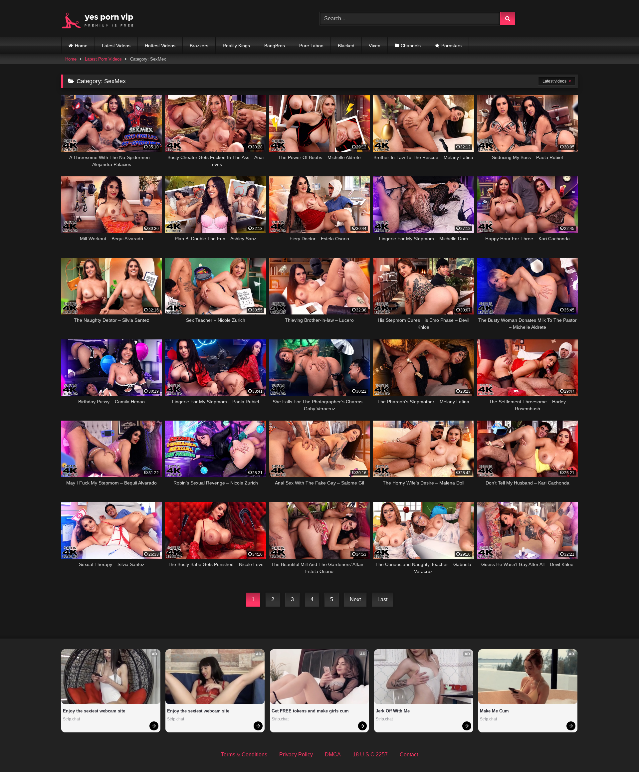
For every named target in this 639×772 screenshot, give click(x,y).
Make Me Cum (494, 710)
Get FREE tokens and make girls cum (310, 710)
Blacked (346, 45)
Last (382, 599)
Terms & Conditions (244, 754)
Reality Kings (236, 45)
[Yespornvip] (102, 19)
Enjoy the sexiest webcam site (94, 710)
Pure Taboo (311, 45)
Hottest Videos (160, 45)
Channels (411, 45)
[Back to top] (618, 752)
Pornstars (451, 45)
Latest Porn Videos (103, 59)
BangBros (274, 45)
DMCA (333, 754)
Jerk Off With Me (393, 710)
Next (355, 599)
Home (81, 45)
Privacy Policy (296, 754)
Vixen (374, 45)
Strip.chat (71, 719)
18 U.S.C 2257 (370, 754)
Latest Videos (116, 45)
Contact (409, 754)
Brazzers (199, 45)
